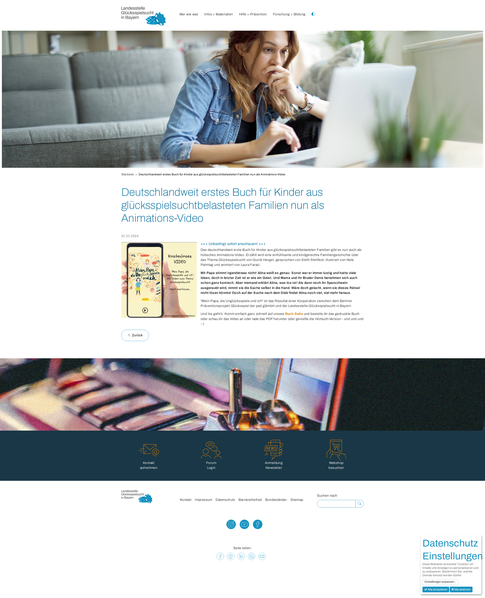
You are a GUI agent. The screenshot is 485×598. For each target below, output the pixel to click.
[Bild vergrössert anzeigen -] (159, 280)
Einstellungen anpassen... (440, 581)
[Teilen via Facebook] (220, 556)
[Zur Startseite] (143, 17)
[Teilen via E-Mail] (262, 556)
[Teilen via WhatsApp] (251, 556)
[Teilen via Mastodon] (231, 556)
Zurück (137, 335)
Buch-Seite (294, 314)
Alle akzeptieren (437, 589)
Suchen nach (327, 495)
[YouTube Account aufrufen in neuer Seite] (242, 525)
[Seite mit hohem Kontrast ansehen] (313, 10)
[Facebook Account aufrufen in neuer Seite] (255, 525)
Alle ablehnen (462, 589)
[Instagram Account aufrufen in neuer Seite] (229, 525)
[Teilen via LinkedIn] (241, 556)
